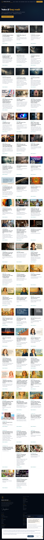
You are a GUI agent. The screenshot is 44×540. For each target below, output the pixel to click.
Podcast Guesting (25, 501)
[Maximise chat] (37, 516)
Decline (38, 536)
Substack (2, 523)
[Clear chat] (40, 516)
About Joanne (25, 515)
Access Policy (25, 523)
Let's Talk (39, 1)
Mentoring (22, 1)
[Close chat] (41, 516)
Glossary (2, 520)
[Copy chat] (39, 516)
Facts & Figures (3, 519)
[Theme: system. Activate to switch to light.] (34, 1)
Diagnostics (2, 527)
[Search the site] (35, 1)
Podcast (26, 1)
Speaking (17, 1)
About (14, 1)
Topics (20, 1)
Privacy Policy (33, 531)
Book (28, 1)
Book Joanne (25, 505)
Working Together (25, 520)
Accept (31, 536)
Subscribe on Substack (8, 16)
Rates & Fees (24, 508)
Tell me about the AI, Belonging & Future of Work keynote (35, 526)
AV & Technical (25, 519)
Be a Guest (2, 515)
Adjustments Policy (25, 524)
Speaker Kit (31, 1)
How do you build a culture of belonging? (33, 527)
